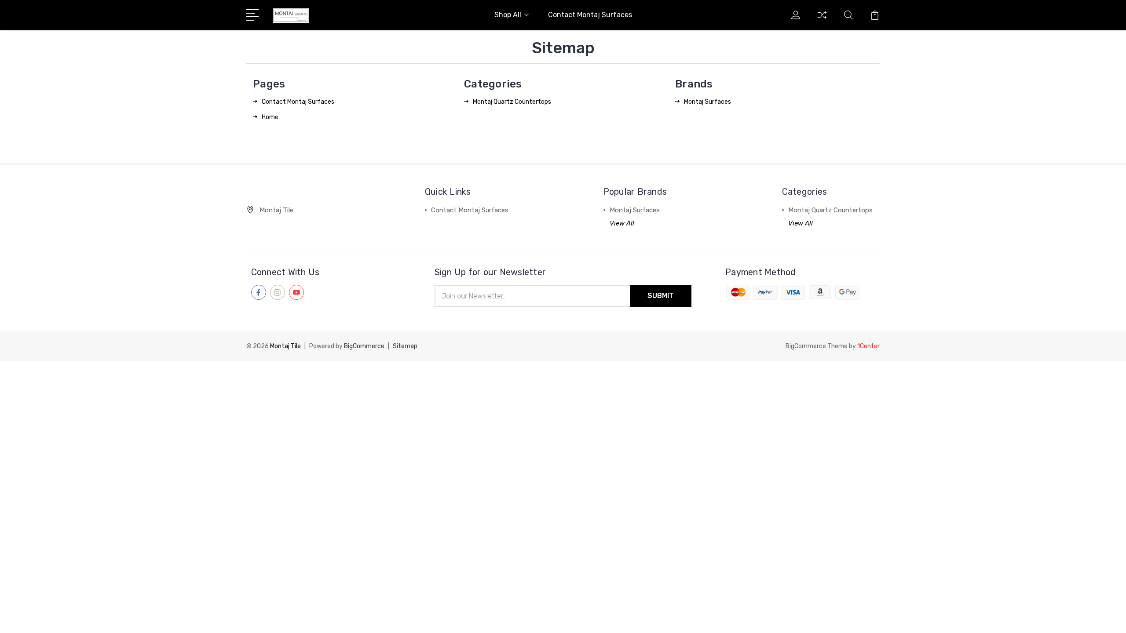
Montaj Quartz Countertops (512, 102)
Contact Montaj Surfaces (590, 15)
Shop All (507, 15)
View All (622, 223)
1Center (868, 346)
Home (270, 117)
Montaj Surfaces (707, 102)
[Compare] (822, 20)
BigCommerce (364, 346)
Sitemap (405, 346)
